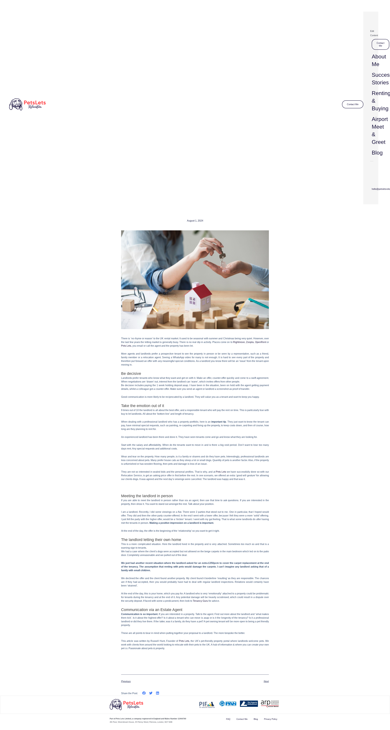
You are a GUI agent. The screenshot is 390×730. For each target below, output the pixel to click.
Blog (256, 719)
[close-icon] (366, 17)
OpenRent (260, 342)
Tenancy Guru (200, 601)
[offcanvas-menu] (375, 8)
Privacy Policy (270, 719)
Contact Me (242, 719)
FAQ (228, 719)
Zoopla (250, 342)
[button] (144, 693)
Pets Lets (126, 345)
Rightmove (239, 342)
